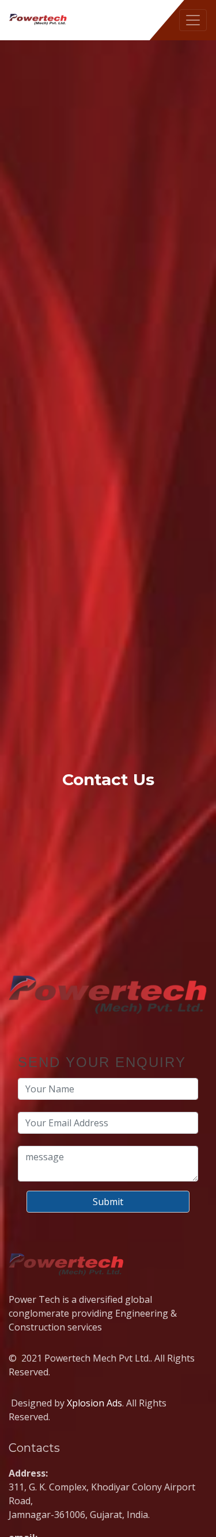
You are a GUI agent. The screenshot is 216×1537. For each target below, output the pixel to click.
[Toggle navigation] (193, 20)
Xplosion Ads (94, 1403)
